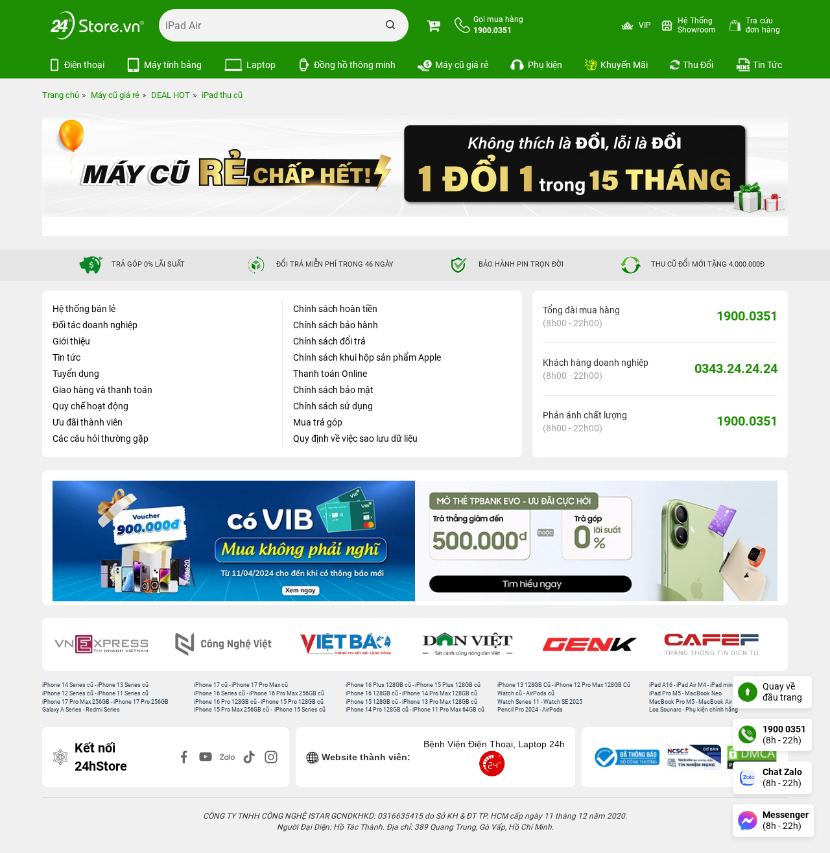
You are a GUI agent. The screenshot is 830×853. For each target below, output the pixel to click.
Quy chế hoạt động (90, 406)
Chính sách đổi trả (329, 341)
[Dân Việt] (354, 644)
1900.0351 (747, 316)
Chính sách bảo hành (335, 325)
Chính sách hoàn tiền (335, 309)
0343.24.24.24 (735, 368)
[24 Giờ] (721, 644)
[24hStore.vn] (97, 25)
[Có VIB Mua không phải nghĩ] (234, 541)
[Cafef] (598, 644)
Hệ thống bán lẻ (84, 309)
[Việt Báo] (232, 644)
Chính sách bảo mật (333, 390)
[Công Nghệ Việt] (110, 644)
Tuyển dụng (76, 373)
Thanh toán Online (330, 373)
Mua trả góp (317, 422)
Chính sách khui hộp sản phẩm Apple (367, 357)
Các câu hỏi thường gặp (100, 438)
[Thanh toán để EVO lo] (596, 541)
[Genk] (476, 644)
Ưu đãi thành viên (88, 422)
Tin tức (66, 357)
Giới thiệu (71, 341)
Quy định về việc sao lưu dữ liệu (355, 438)
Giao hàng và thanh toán (102, 390)
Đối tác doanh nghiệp (95, 325)
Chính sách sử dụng (333, 406)
